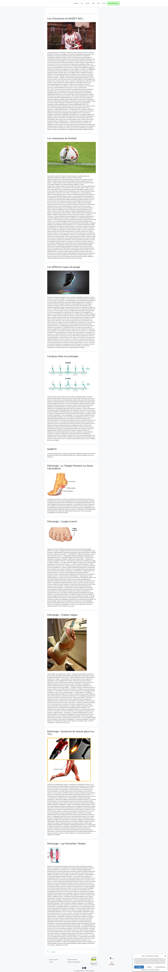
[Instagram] (85, 968)
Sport (93, 3)
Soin (82, 3)
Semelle (87, 3)
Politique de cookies (145, 969)
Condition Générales (72, 959)
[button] (165, 956)
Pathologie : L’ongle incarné (62, 521)
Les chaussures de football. (62, 138)
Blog (98, 3)
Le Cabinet (75, 3)
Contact (104, 3)
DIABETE (52, 449)
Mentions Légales (53, 959)
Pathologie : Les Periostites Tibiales (66, 843)
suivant (53, 952)
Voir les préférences (160, 967)
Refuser (149, 967)
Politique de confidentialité (154, 969)
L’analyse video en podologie (62, 356)
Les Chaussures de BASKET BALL (65, 18)
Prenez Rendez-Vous (113, 3)
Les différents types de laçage (63, 267)
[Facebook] (83, 968)
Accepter (139, 967)
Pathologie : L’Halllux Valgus (62, 614)
